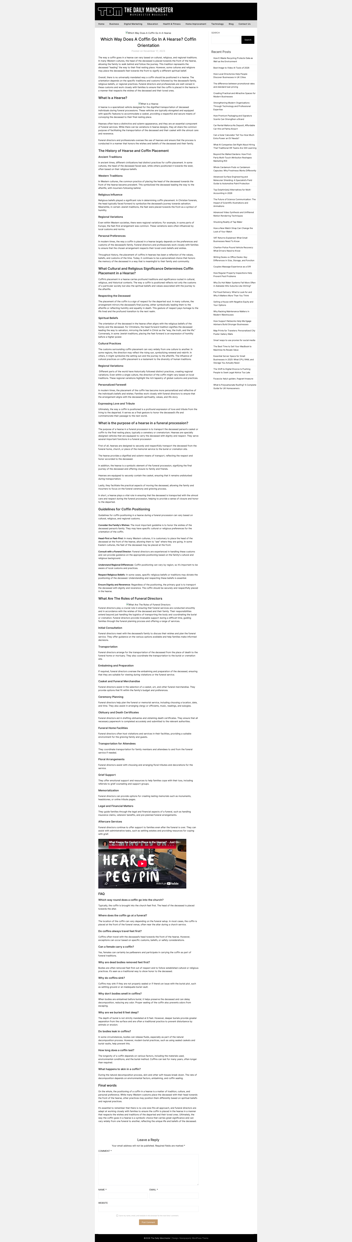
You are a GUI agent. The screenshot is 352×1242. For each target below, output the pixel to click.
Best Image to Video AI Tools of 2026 (231, 67)
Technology (217, 24)
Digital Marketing (133, 24)
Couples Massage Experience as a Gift (232, 266)
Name (102, 1189)
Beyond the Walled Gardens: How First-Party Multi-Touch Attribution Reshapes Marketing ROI (232, 157)
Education (152, 24)
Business (114, 24)
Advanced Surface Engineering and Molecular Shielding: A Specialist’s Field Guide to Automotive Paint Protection (232, 180)
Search (215, 32)
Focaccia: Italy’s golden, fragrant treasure (233, 378)
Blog (231, 24)
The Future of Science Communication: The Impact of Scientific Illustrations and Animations (234, 202)
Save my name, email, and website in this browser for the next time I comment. (149, 1216)
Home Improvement (196, 24)
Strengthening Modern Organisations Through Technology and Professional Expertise (232, 106)
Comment (105, 1151)
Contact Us (245, 24)
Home (101, 24)
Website (103, 1202)
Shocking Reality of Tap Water (227, 222)
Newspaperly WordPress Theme (193, 1238)
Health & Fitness (172, 24)
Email (153, 1189)
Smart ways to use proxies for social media (234, 340)
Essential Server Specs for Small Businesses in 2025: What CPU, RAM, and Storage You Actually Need (233, 359)
